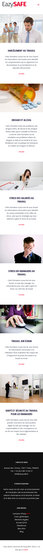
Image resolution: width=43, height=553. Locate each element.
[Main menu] (38, 4)
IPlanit (25, 549)
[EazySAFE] (14, 4)
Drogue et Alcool (21, 120)
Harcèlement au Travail (21, 50)
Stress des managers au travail (21, 272)
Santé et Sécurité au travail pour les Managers (21, 412)
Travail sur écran (21, 341)
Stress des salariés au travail (21, 199)
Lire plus (21, 74)
